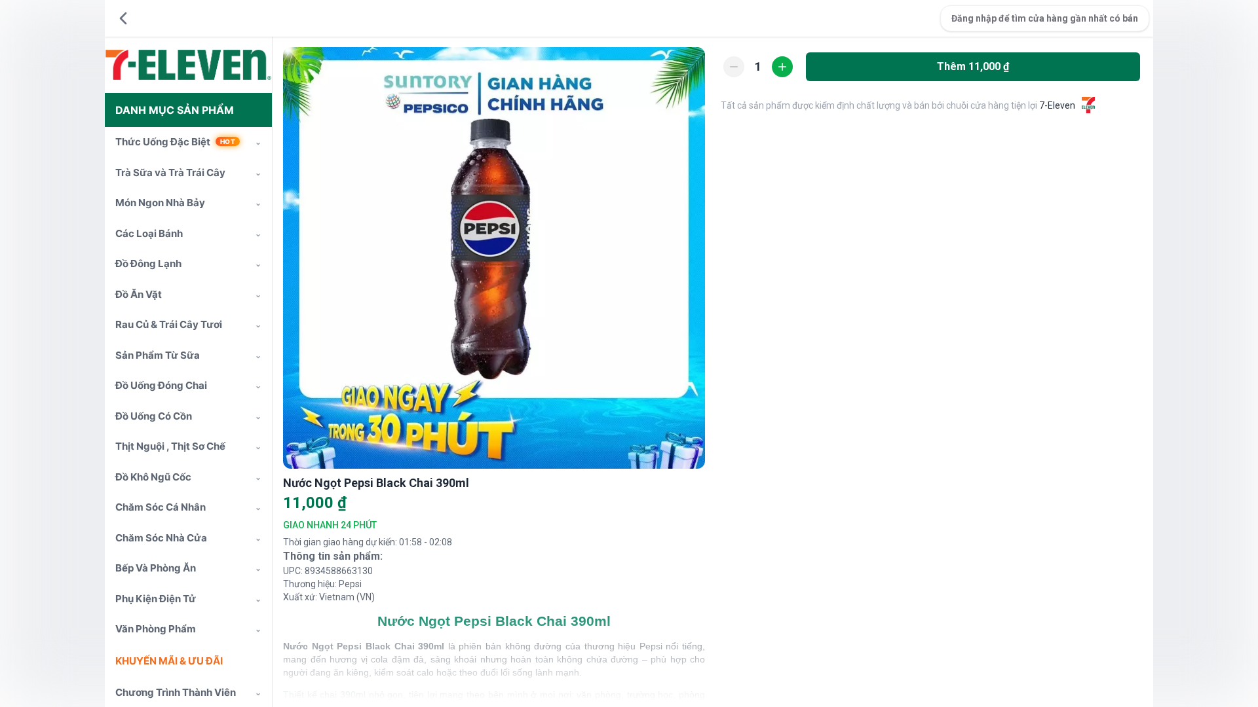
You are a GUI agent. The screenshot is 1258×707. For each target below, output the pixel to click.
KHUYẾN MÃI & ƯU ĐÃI (169, 661)
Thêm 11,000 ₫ (973, 66)
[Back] (123, 18)
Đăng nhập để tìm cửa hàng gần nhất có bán (1044, 18)
